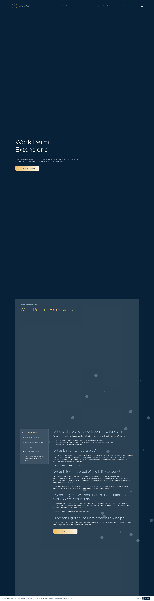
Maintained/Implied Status (33, 437)
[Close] (152, 598)
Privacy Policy (70, 598)
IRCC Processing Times (32, 451)
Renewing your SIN (31, 447)
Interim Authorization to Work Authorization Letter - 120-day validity (34, 458)
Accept (147, 598)
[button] (142, 6)
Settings (138, 598)
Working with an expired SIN (34, 442)
